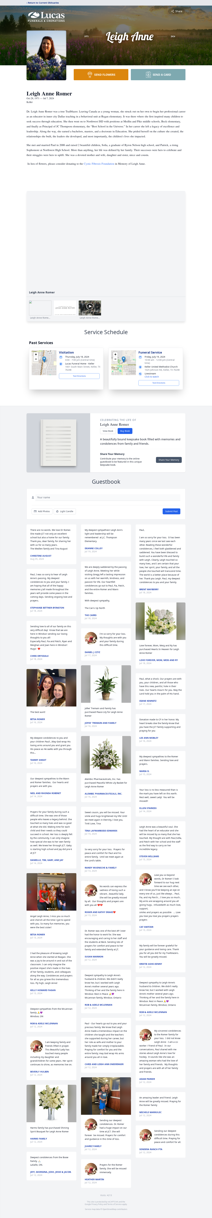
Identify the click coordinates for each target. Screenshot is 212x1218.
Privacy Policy (97, 1204)
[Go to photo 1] (48, 909)
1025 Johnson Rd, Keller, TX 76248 (162, 369)
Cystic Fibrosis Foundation (99, 163)
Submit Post (171, 511)
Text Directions (79, 376)
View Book (108, 430)
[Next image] (73, 892)
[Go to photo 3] (51, 908)
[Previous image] (30, 892)
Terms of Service (114, 1204)
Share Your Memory (169, 459)
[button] (44, 359)
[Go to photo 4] (53, 908)
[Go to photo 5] (55, 908)
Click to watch (152, 376)
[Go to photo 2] (49, 908)
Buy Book (125, 430)
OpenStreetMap (109, 1209)
